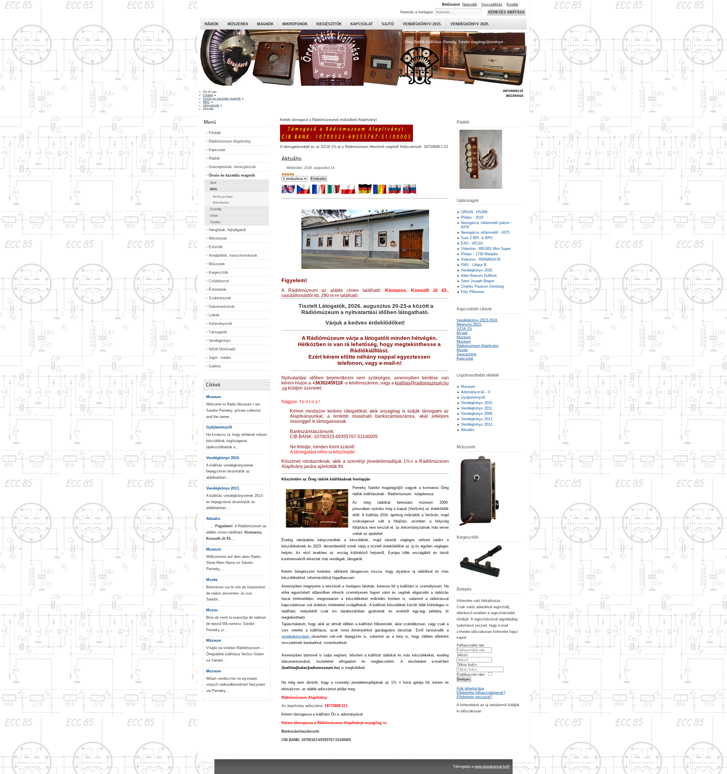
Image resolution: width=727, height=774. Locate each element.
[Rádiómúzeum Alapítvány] (346, 140)
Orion (214, 215)
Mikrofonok (295, 24)
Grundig (215, 209)
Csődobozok (219, 281)
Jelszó (462, 655)
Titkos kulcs (467, 664)
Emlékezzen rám (470, 674)
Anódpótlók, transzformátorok (233, 255)
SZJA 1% (464, 329)
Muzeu (212, 610)
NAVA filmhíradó (222, 349)
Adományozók (220, 323)
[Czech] (303, 193)
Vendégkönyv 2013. (223, 488)
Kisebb (512, 4)
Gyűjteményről (219, 427)
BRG (213, 189)
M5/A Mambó (221, 202)
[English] (288, 193)
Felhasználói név (470, 645)
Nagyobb (469, 4)
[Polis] (348, 193)
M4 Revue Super (223, 196)
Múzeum (213, 640)
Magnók (265, 24)
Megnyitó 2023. (469, 324)
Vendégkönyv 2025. (469, 24)
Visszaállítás (491, 4)
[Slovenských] (211, 526)
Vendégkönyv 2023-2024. (477, 320)
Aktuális (213, 518)
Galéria (214, 366)
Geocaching (466, 354)
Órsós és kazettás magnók (232, 175)
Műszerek (237, 24)
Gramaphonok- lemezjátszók (232, 167)
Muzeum (213, 671)
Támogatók (218, 332)
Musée (212, 580)
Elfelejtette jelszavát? (474, 697)
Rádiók (211, 24)
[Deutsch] (365, 193)
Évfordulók (217, 289)
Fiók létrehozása (470, 688)
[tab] (267, 382)
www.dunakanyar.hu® (492, 766)
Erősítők (216, 247)
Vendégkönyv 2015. (422, 24)
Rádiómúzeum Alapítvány (230, 141)
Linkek (214, 315)
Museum (213, 397)
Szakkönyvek (220, 298)
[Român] (380, 193)
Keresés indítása (506, 12)
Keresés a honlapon (416, 12)
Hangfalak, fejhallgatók (227, 230)
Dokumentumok (222, 306)
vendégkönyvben (296, 636)
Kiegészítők (329, 24)
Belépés (464, 679)
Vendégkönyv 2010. (223, 458)
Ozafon (215, 222)
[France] (319, 193)
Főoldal (215, 133)
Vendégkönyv (220, 340)
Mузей (462, 333)
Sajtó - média (220, 357)
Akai (213, 182)
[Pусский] (395, 193)
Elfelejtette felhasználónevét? (481, 693)
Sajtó (388, 24)
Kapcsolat (361, 24)
